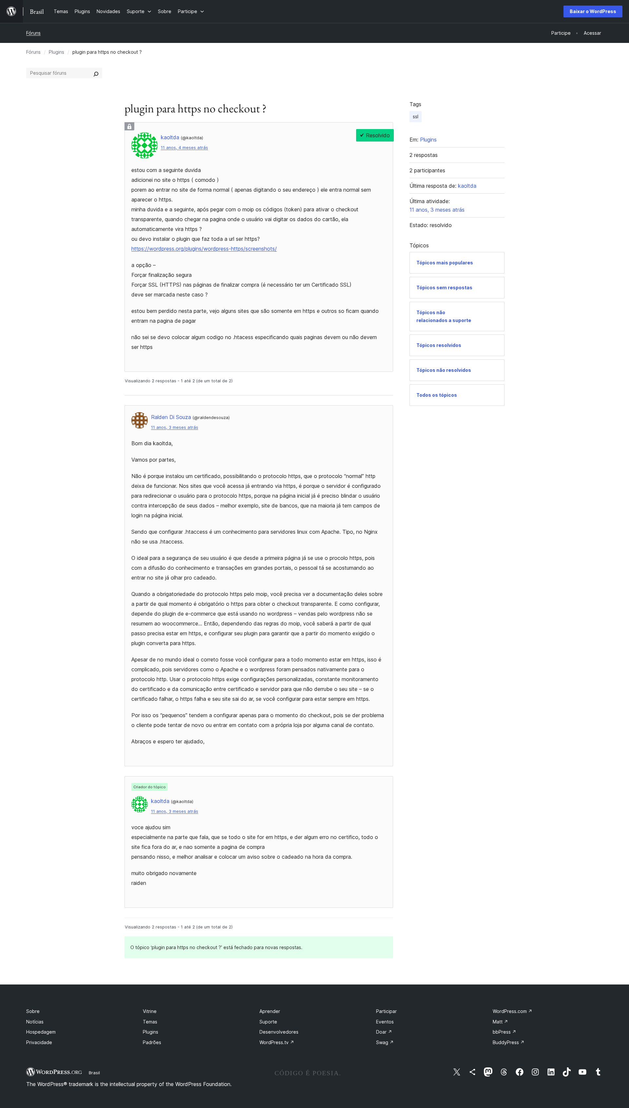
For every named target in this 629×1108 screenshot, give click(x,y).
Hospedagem (41, 1032)
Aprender (269, 1011)
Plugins (56, 52)
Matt (500, 1021)
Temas (150, 1021)
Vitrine (150, 1011)
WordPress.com (512, 1011)
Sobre (33, 1011)
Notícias (35, 1021)
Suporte (268, 1021)
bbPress (504, 1032)
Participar (386, 1011)
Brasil (94, 1072)
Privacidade (39, 1042)
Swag (385, 1042)
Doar (384, 1032)
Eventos (385, 1021)
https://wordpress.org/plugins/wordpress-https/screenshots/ (204, 248)
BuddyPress (508, 1042)
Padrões (152, 1042)
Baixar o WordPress (593, 11)
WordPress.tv (276, 1042)
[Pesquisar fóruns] (96, 73)
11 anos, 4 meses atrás (184, 147)
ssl (415, 116)
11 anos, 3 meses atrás (174, 427)
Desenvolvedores (278, 1032)
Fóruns (33, 33)
